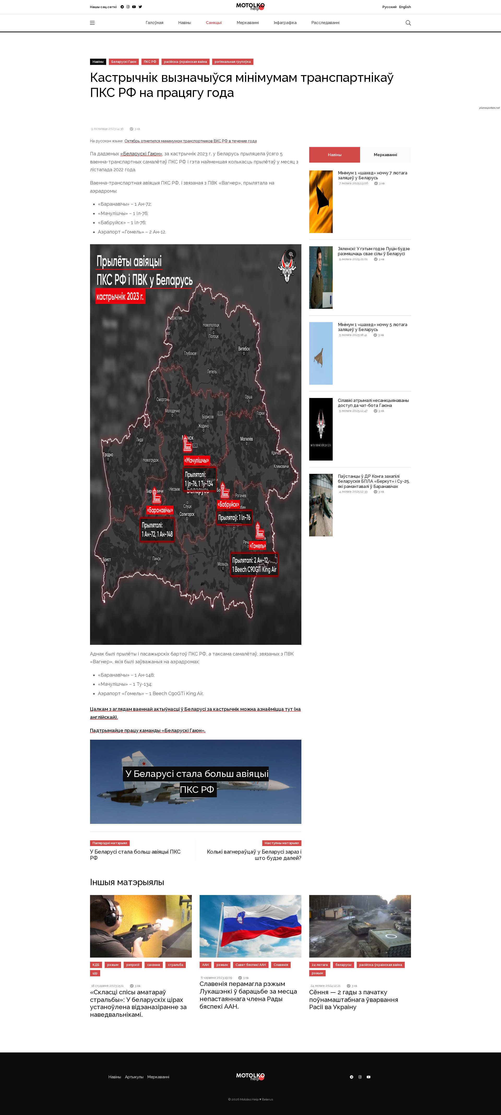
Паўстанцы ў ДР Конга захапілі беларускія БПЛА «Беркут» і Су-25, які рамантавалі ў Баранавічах (374, 481)
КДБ (96, 947)
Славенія (281, 947)
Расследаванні (325, 22)
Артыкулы (134, 1059)
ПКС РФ (150, 62)
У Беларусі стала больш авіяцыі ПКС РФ (197, 772)
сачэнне (153, 947)
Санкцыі (214, 22)
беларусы (343, 947)
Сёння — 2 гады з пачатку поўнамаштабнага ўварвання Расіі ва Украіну (353, 982)
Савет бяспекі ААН (251, 947)
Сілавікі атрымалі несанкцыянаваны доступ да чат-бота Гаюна (373, 403)
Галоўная (154, 22)
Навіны (184, 22)
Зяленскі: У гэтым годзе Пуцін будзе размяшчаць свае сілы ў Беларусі (374, 251)
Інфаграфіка (285, 22)
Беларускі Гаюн (123, 62)
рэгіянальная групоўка (233, 62)
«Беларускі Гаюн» (141, 153)
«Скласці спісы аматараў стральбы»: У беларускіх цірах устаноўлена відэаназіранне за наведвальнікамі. (138, 986)
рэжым (112, 947)
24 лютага (320, 947)
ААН (205, 947)
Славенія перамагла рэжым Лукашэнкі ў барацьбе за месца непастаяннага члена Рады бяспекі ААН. (248, 977)
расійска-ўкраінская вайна (185, 62)
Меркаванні (248, 22)
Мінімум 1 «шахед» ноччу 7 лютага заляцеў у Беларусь (372, 175)
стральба (175, 947)
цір (95, 955)
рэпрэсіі (132, 947)
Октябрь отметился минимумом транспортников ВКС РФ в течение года (190, 141)
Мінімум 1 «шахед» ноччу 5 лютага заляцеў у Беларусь (372, 327)
